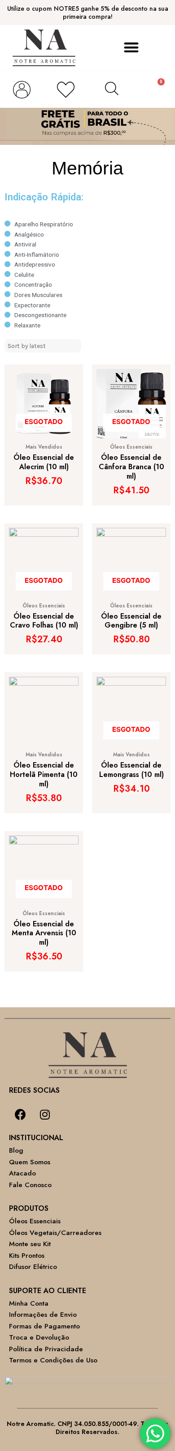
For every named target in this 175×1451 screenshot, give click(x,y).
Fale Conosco (30, 1185)
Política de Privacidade (46, 1349)
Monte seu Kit (30, 1244)
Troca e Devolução (39, 1337)
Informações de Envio (43, 1314)
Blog (16, 1150)
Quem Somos (29, 1162)
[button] (131, 47)
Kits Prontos (26, 1255)
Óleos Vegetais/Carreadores (55, 1233)
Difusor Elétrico (33, 1267)
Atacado (22, 1173)
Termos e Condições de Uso (53, 1360)
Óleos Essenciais (35, 1221)
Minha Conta (28, 1303)
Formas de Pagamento (44, 1326)
